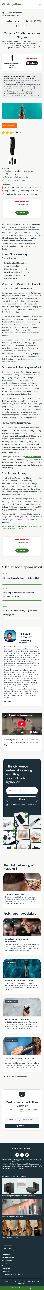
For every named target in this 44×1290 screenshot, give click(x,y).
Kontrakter (6, 1269)
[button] (39, 4)
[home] (12, 4)
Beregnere (6, 1266)
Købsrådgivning (8, 1257)
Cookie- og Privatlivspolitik (12, 1274)
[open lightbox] (12, 146)
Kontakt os (6, 1271)
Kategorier (6, 1254)
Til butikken (32, 63)
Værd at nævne (9, 126)
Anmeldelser (7, 1260)
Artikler (4, 1263)
